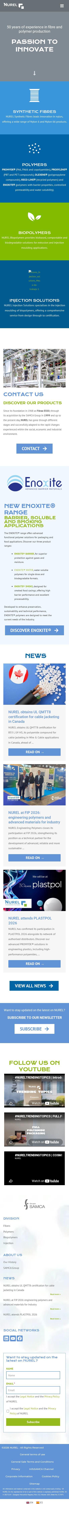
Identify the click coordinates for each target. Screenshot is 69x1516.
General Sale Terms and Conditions (32, 1461)
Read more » (55, 1294)
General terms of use (32, 1454)
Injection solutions (34, 300)
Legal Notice (27, 1396)
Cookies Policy (50, 1476)
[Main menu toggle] (62, 5)
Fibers (6, 1226)
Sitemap (34, 1483)
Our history (9, 1262)
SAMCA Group (11, 1268)
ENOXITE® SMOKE (23, 586)
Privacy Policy (51, 1396)
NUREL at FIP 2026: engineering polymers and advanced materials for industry (34, 817)
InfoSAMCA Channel (41, 1469)
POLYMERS (34, 165)
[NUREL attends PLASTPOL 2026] (34, 890)
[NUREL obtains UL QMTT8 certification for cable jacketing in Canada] (34, 683)
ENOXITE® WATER (23, 570)
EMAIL (10, 1383)
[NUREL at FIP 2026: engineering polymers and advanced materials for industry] (34, 784)
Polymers (8, 1231)
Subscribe (33, 1422)
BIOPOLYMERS (34, 233)
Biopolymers (10, 1237)
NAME (9, 1368)
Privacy (15, 1469)
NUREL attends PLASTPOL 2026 (20, 1314)
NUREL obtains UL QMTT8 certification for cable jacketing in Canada (33, 717)
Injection (8, 1243)
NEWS (9, 1278)
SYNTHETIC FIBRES (34, 111)
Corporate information (19, 1476)
